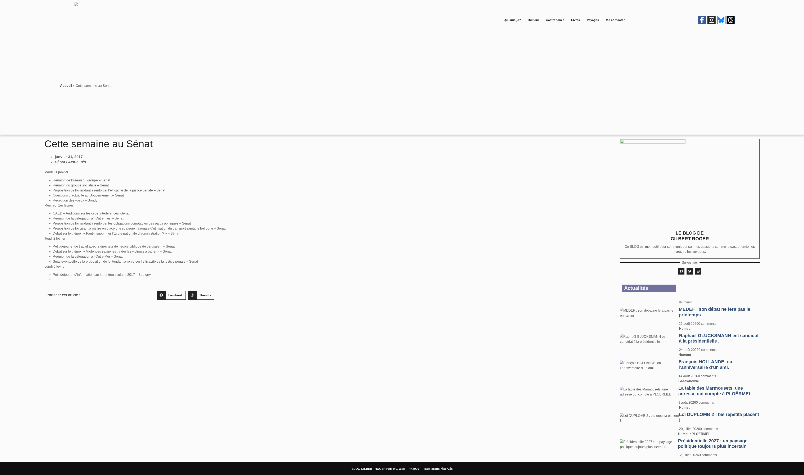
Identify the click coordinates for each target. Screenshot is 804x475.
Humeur (533, 20)
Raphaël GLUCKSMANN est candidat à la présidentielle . (719, 338)
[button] (171, 295)
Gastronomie (555, 20)
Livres (575, 20)
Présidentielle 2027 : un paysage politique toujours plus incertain (712, 443)
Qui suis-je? (512, 20)
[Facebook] (681, 271)
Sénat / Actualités (70, 162)
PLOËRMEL (701, 434)
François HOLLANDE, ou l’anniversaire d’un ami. (705, 364)
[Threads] (731, 20)
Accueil (66, 85)
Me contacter (615, 20)
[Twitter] (690, 271)
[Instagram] (711, 20)
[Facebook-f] (702, 20)
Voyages (593, 20)
